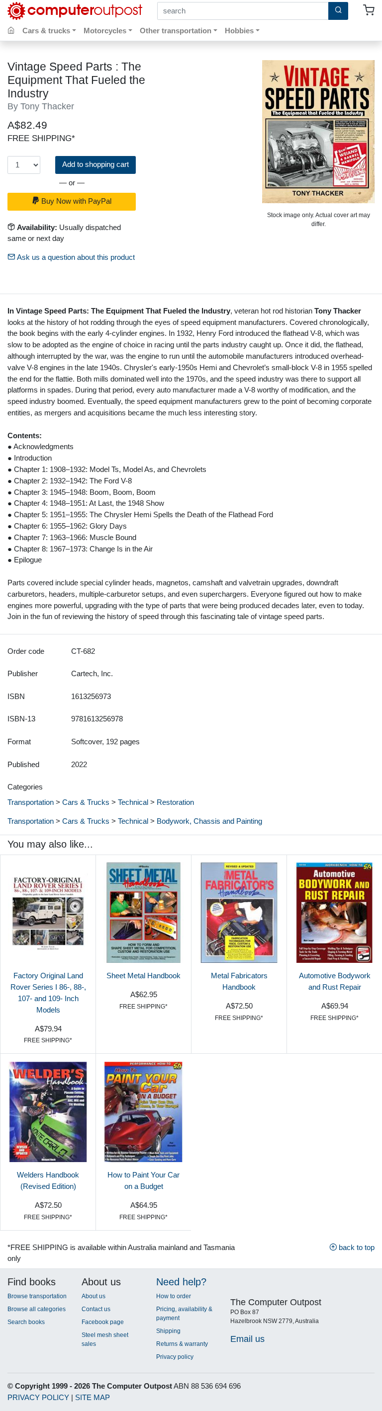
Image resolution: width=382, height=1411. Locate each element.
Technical (133, 802)
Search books (26, 1322)
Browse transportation (37, 1296)
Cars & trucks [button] (46, 30)
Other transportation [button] (175, 30)
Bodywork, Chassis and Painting (209, 821)
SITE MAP (92, 1397)
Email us (247, 1338)
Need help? (181, 1281)
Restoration (175, 802)
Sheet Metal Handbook (143, 975)
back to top (356, 1247)
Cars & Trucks (85, 802)
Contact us (96, 1309)
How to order (173, 1296)
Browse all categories (36, 1309)
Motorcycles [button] (105, 30)
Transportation (30, 802)
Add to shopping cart (95, 164)
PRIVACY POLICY (38, 1397)
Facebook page (103, 1322)
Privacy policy (174, 1356)
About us (93, 1296)
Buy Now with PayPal (75, 201)
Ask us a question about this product (75, 257)
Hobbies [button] (239, 30)
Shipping (168, 1331)
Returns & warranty (182, 1343)
